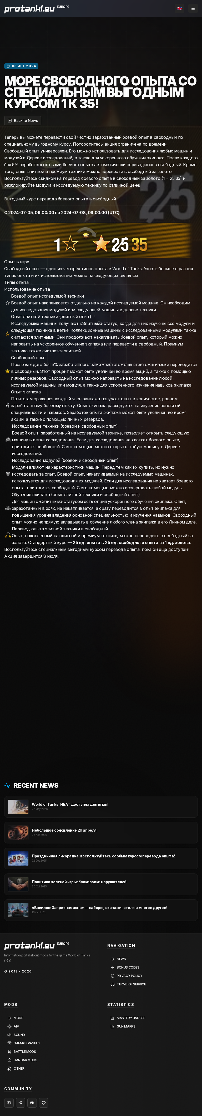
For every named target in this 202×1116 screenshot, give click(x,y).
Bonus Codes (128, 967)
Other (19, 1068)
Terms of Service (131, 984)
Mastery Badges (131, 1018)
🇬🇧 (179, 8)
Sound (19, 1035)
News (121, 959)
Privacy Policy (129, 976)
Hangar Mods (25, 1060)
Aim (16, 1026)
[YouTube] (9, 1103)
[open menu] (193, 8)
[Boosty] (43, 1103)
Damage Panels (27, 1043)
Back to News (26, 120)
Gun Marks (126, 1026)
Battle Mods (25, 1052)
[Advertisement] (101, 588)
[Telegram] (20, 1103)
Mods (18, 1018)
